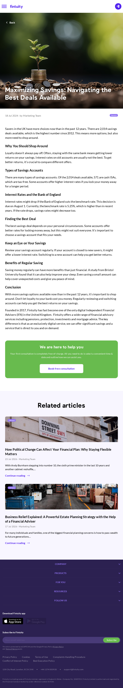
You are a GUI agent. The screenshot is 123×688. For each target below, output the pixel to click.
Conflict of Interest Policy (15, 660)
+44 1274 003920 (49, 669)
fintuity (16, 6)
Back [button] (12, 22)
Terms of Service (12, 649)
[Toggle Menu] (4, 6)
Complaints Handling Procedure (69, 657)
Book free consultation (61, 368)
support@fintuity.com (74, 669)
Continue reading (15, 475)
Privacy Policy (58, 647)
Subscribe (111, 640)
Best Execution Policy (44, 660)
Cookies (26, 657)
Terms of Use (41, 657)
